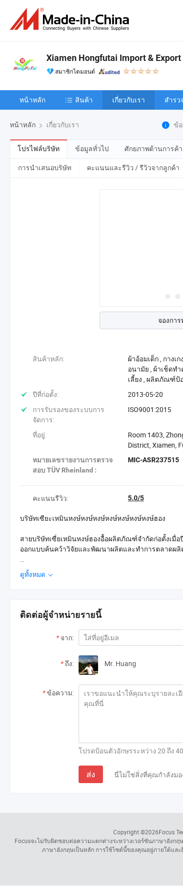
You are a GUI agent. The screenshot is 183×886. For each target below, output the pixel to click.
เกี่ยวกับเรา (128, 99)
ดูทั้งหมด (33, 574)
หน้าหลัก (32, 99)
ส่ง (90, 774)
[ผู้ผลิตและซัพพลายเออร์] (71, 19)
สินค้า (84, 99)
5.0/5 (136, 498)
